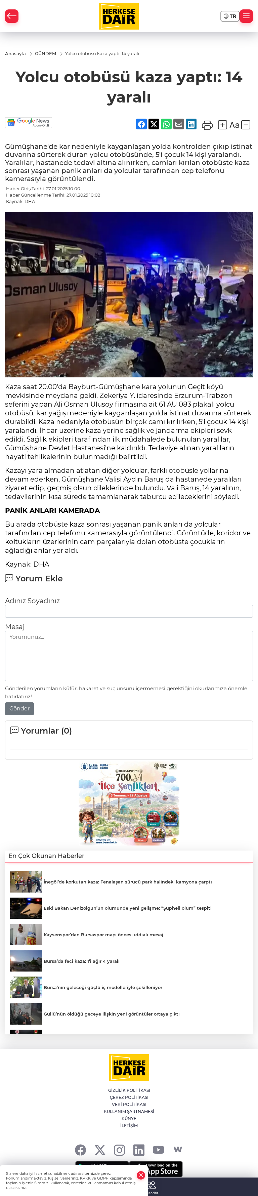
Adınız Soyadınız (32, 601)
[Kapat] (141, 1175)
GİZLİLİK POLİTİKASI (129, 1090)
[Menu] (246, 16)
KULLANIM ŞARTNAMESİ (129, 1111)
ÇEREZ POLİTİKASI (129, 1097)
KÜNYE (129, 1118)
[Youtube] (158, 1150)
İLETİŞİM (129, 1125)
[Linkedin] (139, 1150)
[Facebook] (80, 1150)
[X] (100, 1150)
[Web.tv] (178, 1150)
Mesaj (15, 627)
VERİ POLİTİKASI (129, 1104)
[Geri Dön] (11, 16)
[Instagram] (119, 1150)
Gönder (19, 708)
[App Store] (156, 1169)
